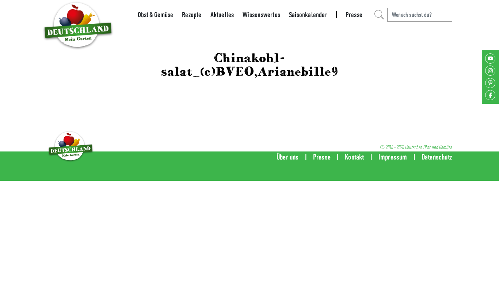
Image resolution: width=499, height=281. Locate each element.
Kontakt (354, 157)
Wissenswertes (261, 15)
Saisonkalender (308, 15)
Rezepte (191, 15)
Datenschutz (437, 157)
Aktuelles (222, 15)
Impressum (392, 157)
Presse (354, 15)
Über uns (288, 157)
